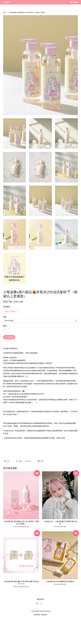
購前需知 (37, 614)
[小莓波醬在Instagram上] (41, 604)
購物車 (75, 2)
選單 (7, 2)
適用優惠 (6, 306)
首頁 (4, 12)
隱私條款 (44, 614)
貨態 (5, 317)
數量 (5, 326)
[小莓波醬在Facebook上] (37, 604)
